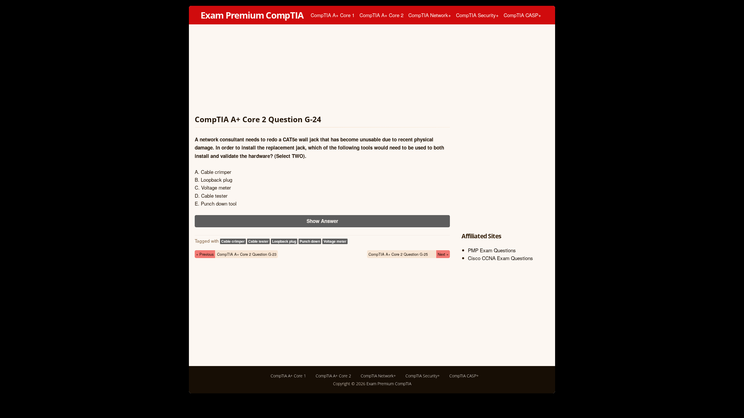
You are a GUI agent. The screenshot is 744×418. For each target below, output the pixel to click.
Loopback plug (284, 241)
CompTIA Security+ (477, 15)
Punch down (310, 241)
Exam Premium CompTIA (252, 15)
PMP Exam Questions (492, 250)
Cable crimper (233, 241)
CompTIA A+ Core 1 (333, 15)
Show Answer (322, 220)
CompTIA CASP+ (522, 15)
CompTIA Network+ (429, 15)
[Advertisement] (322, 70)
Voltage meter (334, 241)
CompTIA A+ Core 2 (381, 15)
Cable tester (258, 241)
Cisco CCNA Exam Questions (500, 258)
